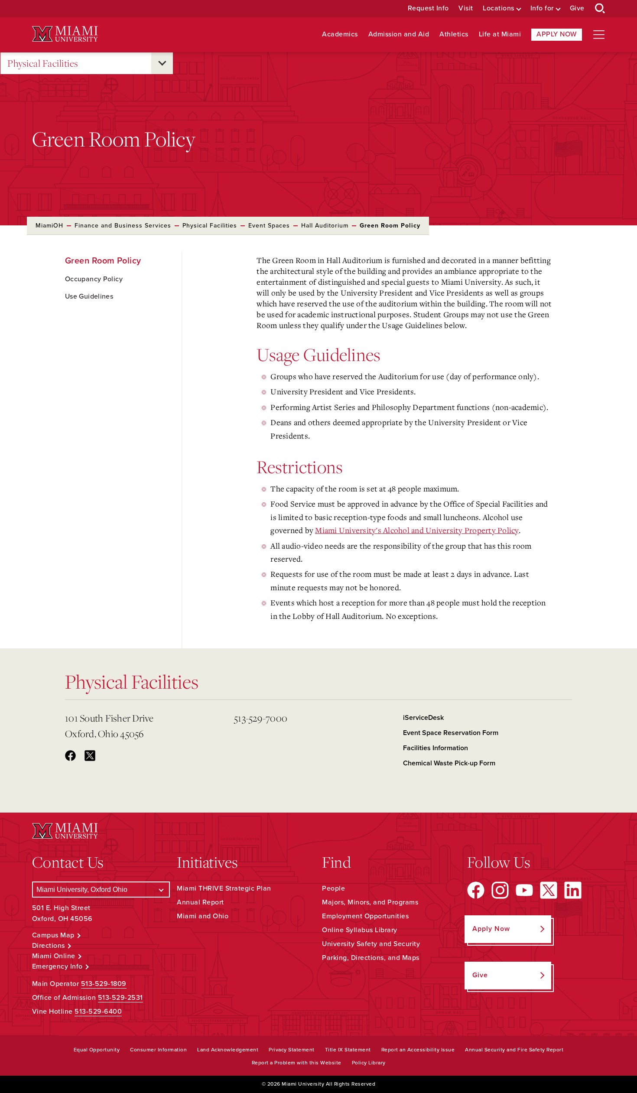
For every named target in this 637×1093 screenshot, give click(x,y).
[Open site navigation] (598, 34)
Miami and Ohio (202, 916)
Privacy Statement (292, 1050)
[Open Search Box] (600, 8)
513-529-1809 (104, 983)
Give (577, 8)
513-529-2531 (120, 997)
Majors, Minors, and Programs (370, 902)
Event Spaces (269, 225)
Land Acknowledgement (227, 1050)
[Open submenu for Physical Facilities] (162, 63)
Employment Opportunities (365, 916)
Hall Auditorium (324, 225)
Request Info (428, 8)
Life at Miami (500, 34)
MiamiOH (49, 225)
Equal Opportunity (97, 1050)
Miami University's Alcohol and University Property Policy (416, 530)
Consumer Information (158, 1050)
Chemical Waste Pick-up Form (449, 763)
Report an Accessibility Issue (418, 1050)
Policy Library (369, 1063)
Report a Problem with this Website (296, 1063)
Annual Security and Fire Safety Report (514, 1050)
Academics (340, 34)
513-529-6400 (98, 1011)
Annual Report (200, 902)
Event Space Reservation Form (450, 733)
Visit (465, 8)
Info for (542, 8)
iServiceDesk (423, 717)
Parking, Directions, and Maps (370, 957)
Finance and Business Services (123, 225)
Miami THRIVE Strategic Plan (224, 888)
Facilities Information (435, 748)
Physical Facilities (42, 63)
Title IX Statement (348, 1050)
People (333, 888)
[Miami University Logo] (65, 34)
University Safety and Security (371, 944)
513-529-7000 (260, 718)
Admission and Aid (398, 34)
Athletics (453, 34)
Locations (498, 8)
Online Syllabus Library (359, 930)
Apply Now (556, 34)
